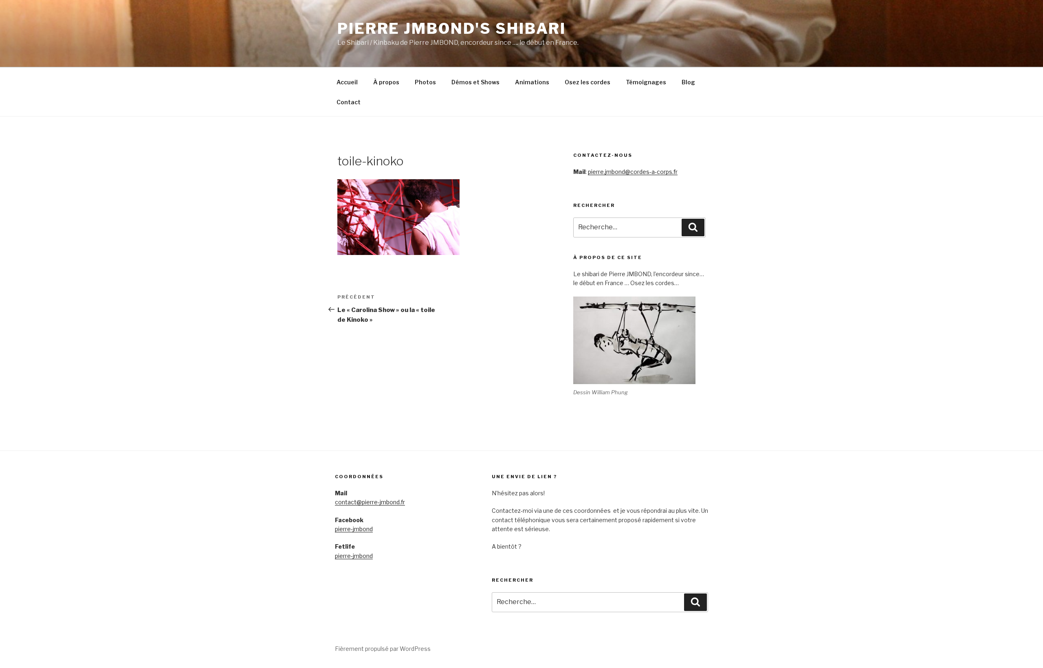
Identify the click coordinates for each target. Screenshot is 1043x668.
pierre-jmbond (354, 528)
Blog (688, 82)
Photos (425, 82)
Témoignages (646, 82)
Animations (532, 82)
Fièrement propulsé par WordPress (383, 648)
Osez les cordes (587, 82)
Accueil (347, 82)
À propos (386, 82)
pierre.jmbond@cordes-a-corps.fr (633, 171)
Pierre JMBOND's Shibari (451, 28)
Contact (349, 102)
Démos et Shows (475, 82)
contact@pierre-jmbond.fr (370, 502)
